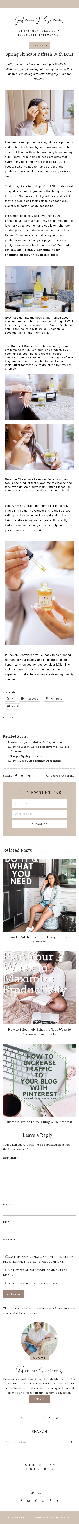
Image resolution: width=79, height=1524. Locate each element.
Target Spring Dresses (26, 756)
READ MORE (41, 1397)
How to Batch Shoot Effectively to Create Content (39, 939)
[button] (39, 4)
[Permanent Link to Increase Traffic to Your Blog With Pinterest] (39, 1080)
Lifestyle (39, 45)
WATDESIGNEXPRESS (58, 1517)
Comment (11, 1158)
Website (9, 1239)
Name (8, 1204)
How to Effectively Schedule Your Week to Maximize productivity (39, 1031)
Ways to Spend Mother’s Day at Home (37, 742)
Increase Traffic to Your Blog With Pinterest (39, 1122)
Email (8, 1222)
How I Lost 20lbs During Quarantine (36, 760)
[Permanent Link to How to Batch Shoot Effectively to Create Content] (39, 895)
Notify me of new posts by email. (34, 1283)
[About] (39, 1340)
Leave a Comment (62, 775)
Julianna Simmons (39, 1370)
